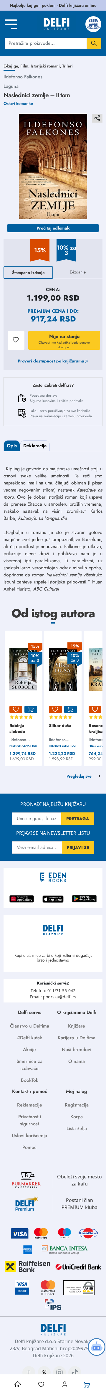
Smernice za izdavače (29, 1065)
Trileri (67, 66)
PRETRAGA (77, 819)
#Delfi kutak (29, 1037)
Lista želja (77, 1128)
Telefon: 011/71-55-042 (53, 990)
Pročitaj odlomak (53, 228)
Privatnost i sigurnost (29, 1120)
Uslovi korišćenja (29, 1135)
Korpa (76, 1116)
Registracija (77, 1105)
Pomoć (29, 1147)
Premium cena (46, 311)
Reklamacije (29, 1105)
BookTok (29, 1080)
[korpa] (30, 709)
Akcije (29, 1049)
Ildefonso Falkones (23, 76)
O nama (76, 1061)
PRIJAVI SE (78, 847)
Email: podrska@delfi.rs (53, 997)
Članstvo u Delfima (29, 1026)
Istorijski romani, (46, 66)
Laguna (11, 86)
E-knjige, (12, 66)
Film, (25, 66)
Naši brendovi (76, 1049)
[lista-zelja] (15, 709)
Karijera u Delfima (76, 1037)
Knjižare (76, 1026)
